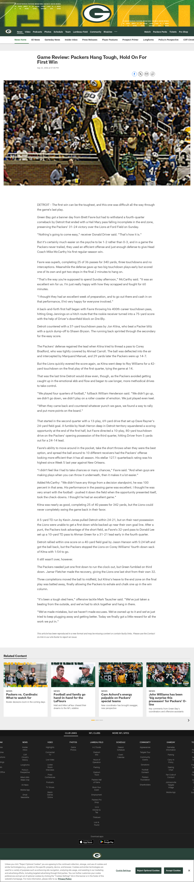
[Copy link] (152, 74)
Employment (96, 795)
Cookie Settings (123, 870)
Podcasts (50, 782)
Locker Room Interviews (50, 767)
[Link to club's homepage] (8, 31)
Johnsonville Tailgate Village (171, 784)
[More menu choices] (116, 31)
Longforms (25, 765)
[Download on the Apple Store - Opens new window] (86, 842)
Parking (97, 767)
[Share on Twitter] (140, 75)
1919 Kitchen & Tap (97, 809)
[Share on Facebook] (134, 75)
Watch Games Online (50, 794)
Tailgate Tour (145, 752)
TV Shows (50, 787)
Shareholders (145, 785)
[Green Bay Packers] (97, 856)
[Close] (189, 870)
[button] (93, 720)
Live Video (50, 760)
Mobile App (25, 790)
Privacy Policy (65, 879)
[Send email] (146, 75)
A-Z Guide (96, 747)
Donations (145, 765)
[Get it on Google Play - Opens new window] (107, 843)
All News (25, 785)
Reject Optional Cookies (148, 870)
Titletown (96, 817)
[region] (97, 871)
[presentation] (189, 720)
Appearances (145, 747)
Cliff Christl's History (25, 757)
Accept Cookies (173, 870)
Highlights (50, 747)
